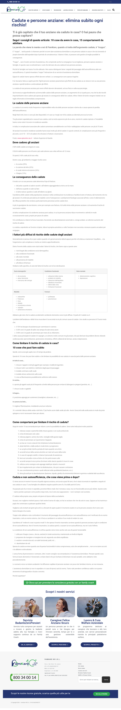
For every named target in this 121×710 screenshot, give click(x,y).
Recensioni (57, 10)
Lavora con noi (68, 10)
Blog (109, 10)
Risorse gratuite (97, 10)
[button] (113, 10)
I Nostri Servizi (33, 10)
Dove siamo (46, 10)
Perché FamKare (82, 10)
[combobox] (89, 679)
